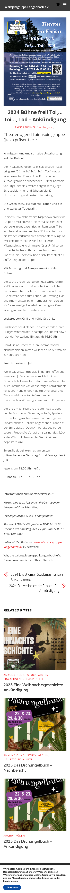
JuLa (50, 127)
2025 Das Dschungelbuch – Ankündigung (28, 844)
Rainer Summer (25, 127)
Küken (27, 759)
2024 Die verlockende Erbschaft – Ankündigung (34, 588)
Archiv (42, 127)
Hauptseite (35, 679)
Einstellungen (10, 881)
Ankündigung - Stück (20, 674)
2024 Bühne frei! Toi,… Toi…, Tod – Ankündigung (35, 116)
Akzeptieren (12, 887)
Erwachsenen (14, 679)
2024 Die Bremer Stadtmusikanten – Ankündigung (38, 576)
